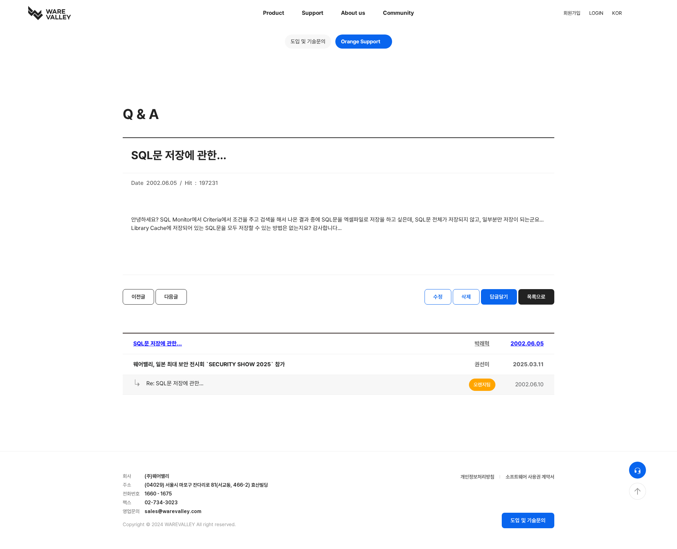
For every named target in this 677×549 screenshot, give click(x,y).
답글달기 (499, 297)
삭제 (466, 297)
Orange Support (360, 41)
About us (353, 13)
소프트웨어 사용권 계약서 (530, 477)
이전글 (138, 297)
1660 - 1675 (158, 494)
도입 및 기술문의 (308, 41)
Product (273, 13)
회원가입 (571, 13)
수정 (438, 297)
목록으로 (536, 297)
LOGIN (596, 13)
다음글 (171, 297)
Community (398, 13)
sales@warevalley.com (173, 511)
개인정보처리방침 (477, 477)
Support (312, 13)
